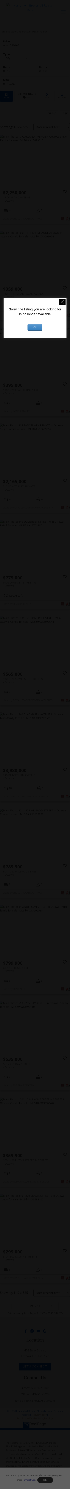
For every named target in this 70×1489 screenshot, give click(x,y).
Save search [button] (6, 96)
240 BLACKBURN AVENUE (19, 776)
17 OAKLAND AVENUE (16, 199)
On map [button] (47, 96)
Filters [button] (62, 96)
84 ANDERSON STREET (17, 969)
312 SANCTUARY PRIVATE (19, 488)
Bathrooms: (43, 71)
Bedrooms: (7, 71)
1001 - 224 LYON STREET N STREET (25, 1161)
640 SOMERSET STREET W (19, 584)
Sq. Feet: (10, 83)
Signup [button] (52, 113)
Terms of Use (29, 1479)
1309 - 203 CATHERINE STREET (22, 391)
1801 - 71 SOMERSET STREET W (23, 680)
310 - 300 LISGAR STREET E (20, 1258)
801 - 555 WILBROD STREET (20, 873)
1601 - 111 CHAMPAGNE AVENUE (23, 295)
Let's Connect (35, 1366)
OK (45, 1480)
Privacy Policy (40, 1414)
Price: (12, 45)
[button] (25, 1331)
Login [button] (64, 113)
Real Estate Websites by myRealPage (35, 1418)
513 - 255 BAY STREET (17, 1065)
